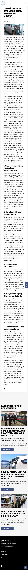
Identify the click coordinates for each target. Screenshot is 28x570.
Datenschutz (4, 554)
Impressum (4, 551)
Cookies (3, 561)
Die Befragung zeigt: (9, 112)
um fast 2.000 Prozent (14, 71)
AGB (2, 557)
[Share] (5, 389)
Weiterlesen (6, 449)
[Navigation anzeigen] (25, 3)
